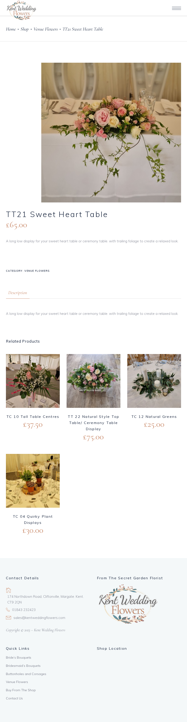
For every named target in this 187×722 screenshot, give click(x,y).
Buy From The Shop (21, 690)
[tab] (17, 292)
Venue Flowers (46, 29)
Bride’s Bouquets (18, 657)
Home (11, 29)
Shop (25, 29)
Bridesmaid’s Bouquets (23, 666)
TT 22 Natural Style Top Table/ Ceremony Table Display (93, 422)
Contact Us (14, 698)
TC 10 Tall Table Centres (33, 416)
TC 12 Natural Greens (154, 416)
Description (17, 292)
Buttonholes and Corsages (26, 674)
